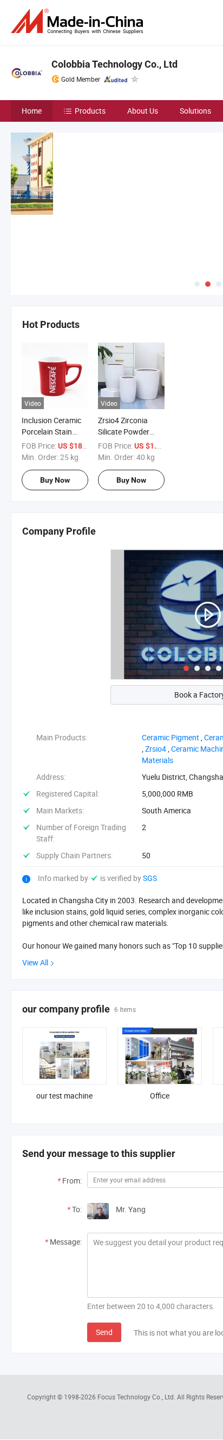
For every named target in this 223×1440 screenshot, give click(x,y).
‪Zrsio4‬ (155, 749)
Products (90, 111)
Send (104, 1332)
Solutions (195, 111)
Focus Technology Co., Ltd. (137, 1396)
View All (35, 962)
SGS (150, 878)
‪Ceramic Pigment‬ (170, 737)
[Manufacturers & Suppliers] (79, 21)
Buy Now (55, 480)
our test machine (64, 1095)
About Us (142, 111)
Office (159, 1095)
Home (32, 111)
